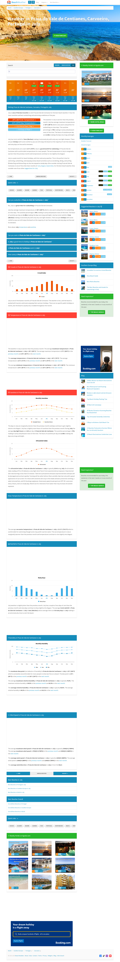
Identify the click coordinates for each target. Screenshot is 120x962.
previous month (13, 354)
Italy (41, 190)
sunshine (33, 227)
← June (10, 176)
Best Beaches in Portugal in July (17, 784)
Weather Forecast (86, 141)
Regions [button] (44, 2)
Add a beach (60, 955)
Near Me (57, 65)
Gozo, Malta (93, 220)
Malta (67, 190)
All (73, 65)
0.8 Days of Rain (24, 129)
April (88, 163)
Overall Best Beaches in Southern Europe (19, 808)
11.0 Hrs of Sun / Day (24, 126)
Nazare (27, 190)
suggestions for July (31, 168)
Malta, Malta (94, 211)
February (89, 153)
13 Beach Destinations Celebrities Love (99, 434)
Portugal (28, 8)
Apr (18, 83)
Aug (49, 83)
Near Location (66, 65)
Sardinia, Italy (94, 245)
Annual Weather (41, 176)
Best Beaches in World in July (16, 792)
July (88, 176)
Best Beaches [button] (54, 2)
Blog (37, 2)
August (43, 166)
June (39, 166)
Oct (65, 83)
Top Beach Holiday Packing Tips (97, 399)
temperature (23, 227)
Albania (34, 190)
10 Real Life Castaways (94, 405)
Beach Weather (19, 955)
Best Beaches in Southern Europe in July (19, 788)
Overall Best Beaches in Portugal (17, 804)
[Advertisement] (42, 382)
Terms (40, 955)
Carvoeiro (37, 8)
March (88, 158)
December (90, 199)
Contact (35, 955)
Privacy (45, 955)
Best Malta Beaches (93, 281)
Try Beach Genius (97, 312)
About (26, 955)
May (26, 83)
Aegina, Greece (94, 254)
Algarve (19, 190)
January (89, 149)
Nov (73, 83)
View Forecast (60, 35)
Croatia (75, 190)
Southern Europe (18, 8)
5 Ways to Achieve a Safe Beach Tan (98, 422)
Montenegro (59, 190)
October (89, 190)
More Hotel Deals (97, 122)
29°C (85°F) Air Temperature (23, 120)
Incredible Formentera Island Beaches (99, 270)
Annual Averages (86, 145)
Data (30, 955)
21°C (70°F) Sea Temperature (23, 123)
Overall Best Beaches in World (16, 811)
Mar (10, 83)
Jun (34, 83)
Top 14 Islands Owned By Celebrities (98, 417)
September (50, 166)
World (9, 8)
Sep (57, 83)
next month (37, 354)
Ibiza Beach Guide (92, 276)
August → (72, 176)
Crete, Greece (94, 228)
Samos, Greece (94, 237)
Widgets (50, 955)
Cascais (12, 190)
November (90, 195)
